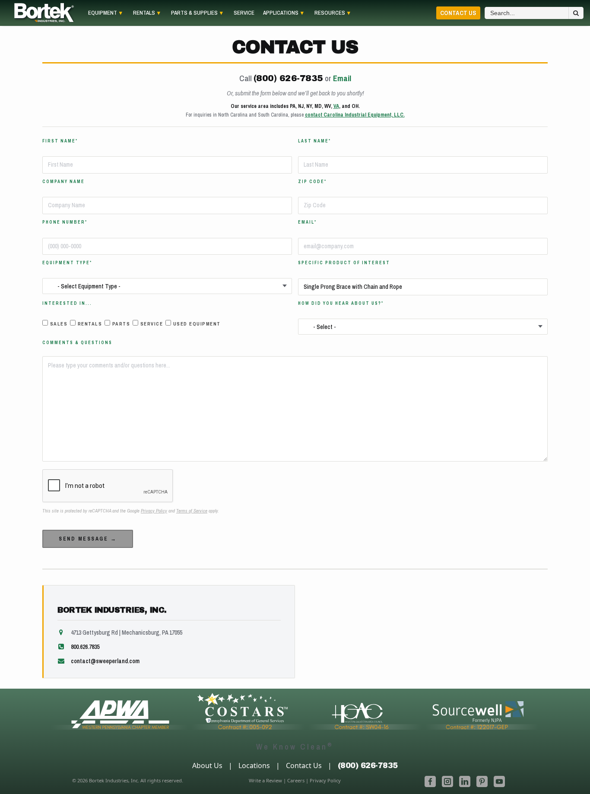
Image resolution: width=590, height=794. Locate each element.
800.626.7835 (85, 647)
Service (244, 12)
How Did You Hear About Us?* (341, 303)
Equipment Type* (67, 263)
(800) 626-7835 (288, 78)
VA (336, 106)
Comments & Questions (77, 343)
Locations (254, 765)
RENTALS (144, 12)
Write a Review (265, 780)
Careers (296, 780)
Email (342, 78)
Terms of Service (191, 511)
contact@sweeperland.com (105, 661)
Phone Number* (64, 222)
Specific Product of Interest (344, 263)
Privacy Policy (154, 511)
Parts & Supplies (194, 12)
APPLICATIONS (280, 12)
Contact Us (458, 13)
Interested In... (67, 303)
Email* (307, 222)
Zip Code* (312, 182)
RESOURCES (329, 12)
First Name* (60, 141)
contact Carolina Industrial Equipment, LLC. (355, 114)
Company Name (63, 182)
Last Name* (314, 141)
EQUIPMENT (102, 12)
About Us (207, 765)
